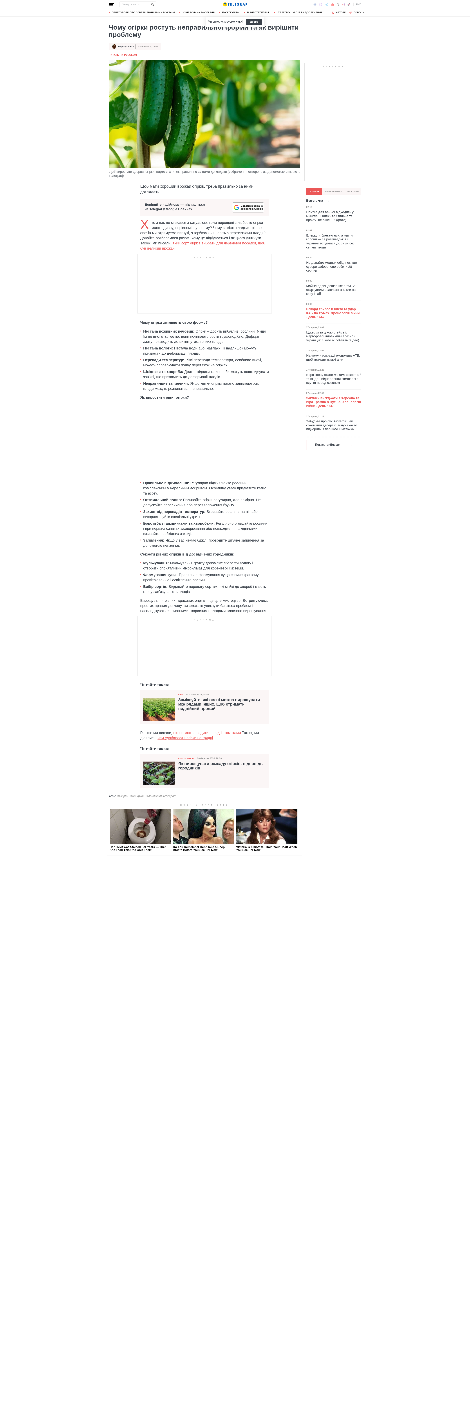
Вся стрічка (314, 200)
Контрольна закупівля (198, 12)
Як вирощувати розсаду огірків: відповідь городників (220, 766)
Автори (341, 12)
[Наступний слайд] (363, 12)
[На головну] (235, 4)
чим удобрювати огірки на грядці (185, 738)
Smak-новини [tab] (333, 191)
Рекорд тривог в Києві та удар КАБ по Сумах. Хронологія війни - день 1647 (333, 313)
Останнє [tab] (314, 191)
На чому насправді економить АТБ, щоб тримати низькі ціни (333, 357)
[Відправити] (152, 4)
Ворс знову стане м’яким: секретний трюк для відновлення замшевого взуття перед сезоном (333, 379)
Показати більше (327, 444)
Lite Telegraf (186, 758)
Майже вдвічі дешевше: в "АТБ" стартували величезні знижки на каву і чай (331, 289)
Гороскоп (361, 12)
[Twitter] (338, 4)
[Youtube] (332, 4)
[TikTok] (349, 4)
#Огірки (122, 796)
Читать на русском (123, 54)
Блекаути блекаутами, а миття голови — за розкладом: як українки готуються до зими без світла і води (330, 241)
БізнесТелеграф (258, 12)
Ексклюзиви (231, 12)
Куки (239, 21)
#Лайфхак (137, 796)
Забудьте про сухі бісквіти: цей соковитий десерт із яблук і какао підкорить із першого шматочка (331, 425)
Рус (358, 4)
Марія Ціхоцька (126, 46)
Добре (254, 21)
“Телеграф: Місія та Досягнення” (300, 12)
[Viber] (321, 4)
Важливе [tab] (353, 191)
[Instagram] (343, 4)
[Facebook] (315, 4)
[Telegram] (327, 4)
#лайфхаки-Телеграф (161, 796)
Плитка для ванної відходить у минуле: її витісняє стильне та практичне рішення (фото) (330, 216)
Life (180, 694)
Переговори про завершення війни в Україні (143, 12)
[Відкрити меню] (111, 4)
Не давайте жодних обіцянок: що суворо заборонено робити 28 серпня (331, 266)
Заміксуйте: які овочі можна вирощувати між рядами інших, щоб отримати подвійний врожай (219, 704)
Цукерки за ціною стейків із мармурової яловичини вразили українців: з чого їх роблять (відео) (332, 336)
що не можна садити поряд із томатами (207, 733)
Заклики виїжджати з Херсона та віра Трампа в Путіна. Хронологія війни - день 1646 (333, 402)
